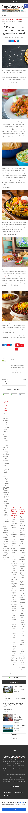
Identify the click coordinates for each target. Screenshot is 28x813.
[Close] (26, 800)
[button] (26, 6)
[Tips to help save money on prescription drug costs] (6, 396)
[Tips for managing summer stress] (22, 449)
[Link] (8, 690)
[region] (14, 806)
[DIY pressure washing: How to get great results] (14, 449)
